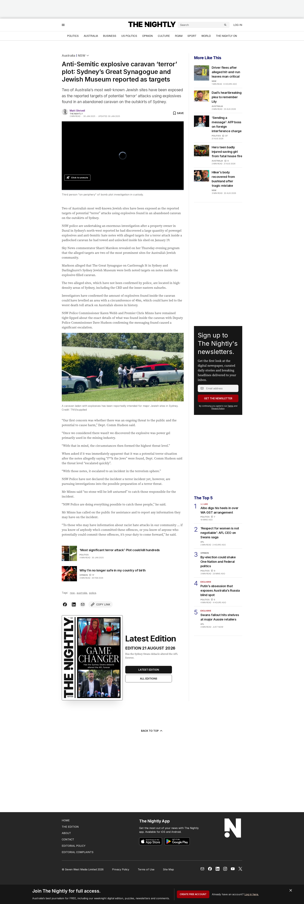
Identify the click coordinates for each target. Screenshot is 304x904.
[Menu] (63, 24)
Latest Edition (148, 669)
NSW (81, 55)
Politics (73, 36)
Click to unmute (79, 177)
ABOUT (66, 833)
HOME (66, 820)
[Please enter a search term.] (225, 24)
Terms (230, 406)
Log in (237, 24)
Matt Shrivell (77, 110)
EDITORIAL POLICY (74, 845)
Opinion (147, 36)
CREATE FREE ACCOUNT (193, 894)
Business (109, 36)
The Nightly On (226, 36)
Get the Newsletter (218, 398)
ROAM (178, 36)
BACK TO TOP (150, 730)
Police (92, 592)
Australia (91, 36)
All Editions (148, 678)
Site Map (168, 869)
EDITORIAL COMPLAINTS (77, 852)
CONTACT (68, 839)
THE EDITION (70, 826)
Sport (191, 36)
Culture (164, 36)
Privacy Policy (218, 408)
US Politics (129, 36)
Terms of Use (146, 869)
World (206, 36)
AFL (202, 542)
